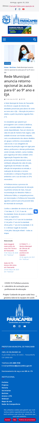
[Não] (36, 415)
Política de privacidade (27, 420)
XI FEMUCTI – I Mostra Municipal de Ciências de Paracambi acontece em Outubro (26, 249)
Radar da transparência (11, 404)
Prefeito (5, 382)
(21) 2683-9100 (14, 363)
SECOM (23, 99)
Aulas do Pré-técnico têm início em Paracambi (10, 265)
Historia (5, 388)
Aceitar (7, 420)
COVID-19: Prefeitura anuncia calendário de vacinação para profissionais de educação (17, 286)
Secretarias (6, 391)
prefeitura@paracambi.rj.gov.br (19, 366)
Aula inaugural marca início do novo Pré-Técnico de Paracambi (10, 247)
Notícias (7, 63)
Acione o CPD (7, 396)
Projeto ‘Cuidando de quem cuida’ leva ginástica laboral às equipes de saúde (18, 296)
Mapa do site (7, 401)
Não (14, 420)
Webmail (5, 399)
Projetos (5, 385)
